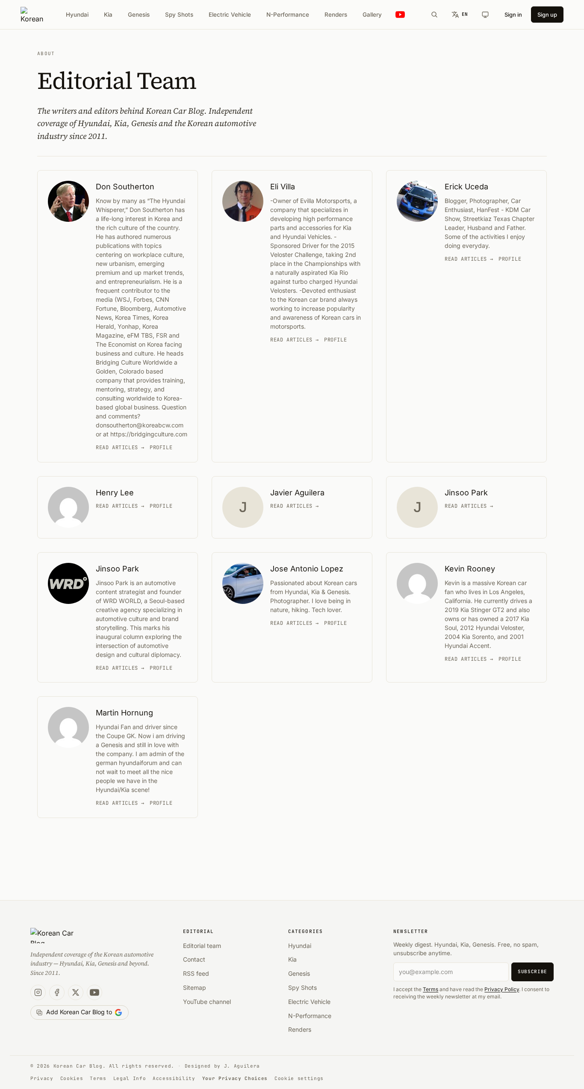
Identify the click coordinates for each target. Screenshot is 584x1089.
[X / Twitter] (75, 992)
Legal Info (129, 1078)
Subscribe (532, 971)
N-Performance (287, 14)
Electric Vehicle (230, 14)
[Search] (434, 14)
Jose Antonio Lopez (306, 568)
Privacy (41, 1078)
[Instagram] (38, 992)
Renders (335, 14)
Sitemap (194, 987)
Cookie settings (299, 1078)
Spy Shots (179, 14)
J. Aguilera (242, 1066)
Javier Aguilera (297, 492)
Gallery (372, 14)
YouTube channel (207, 1001)
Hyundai (77, 14)
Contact (194, 959)
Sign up (547, 14)
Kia (108, 14)
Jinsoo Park (466, 492)
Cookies (71, 1078)
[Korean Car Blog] (32, 14)
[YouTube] (94, 992)
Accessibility (174, 1078)
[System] (485, 14)
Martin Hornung (124, 712)
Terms (430, 989)
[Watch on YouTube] (400, 15)
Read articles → (120, 447)
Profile (161, 447)
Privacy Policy (501, 989)
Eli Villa (282, 186)
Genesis (139, 14)
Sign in (513, 14)
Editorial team (202, 945)
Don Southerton (125, 186)
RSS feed (196, 973)
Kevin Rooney (470, 568)
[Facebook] (57, 992)
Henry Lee (115, 492)
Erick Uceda (466, 186)
